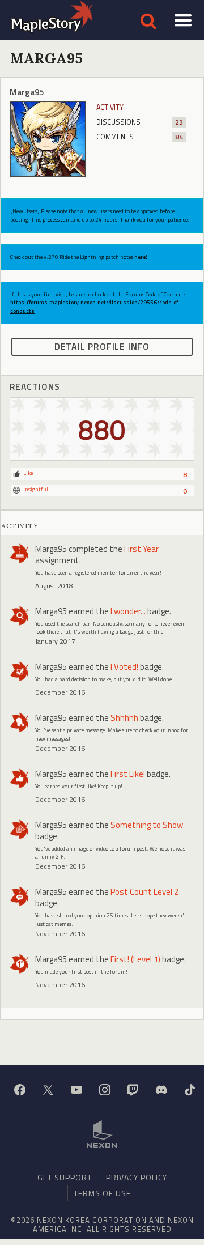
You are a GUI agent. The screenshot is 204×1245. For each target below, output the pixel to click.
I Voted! (124, 666)
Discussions (139, 122)
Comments (139, 136)
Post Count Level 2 (144, 891)
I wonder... (128, 611)
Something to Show (146, 824)
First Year (141, 548)
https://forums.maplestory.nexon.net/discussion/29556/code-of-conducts (95, 306)
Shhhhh (124, 717)
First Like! (127, 773)
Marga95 (51, 548)
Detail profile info (102, 346)
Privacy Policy (136, 1177)
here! (140, 257)
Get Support (64, 1177)
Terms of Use (102, 1193)
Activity (110, 107)
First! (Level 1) (135, 959)
